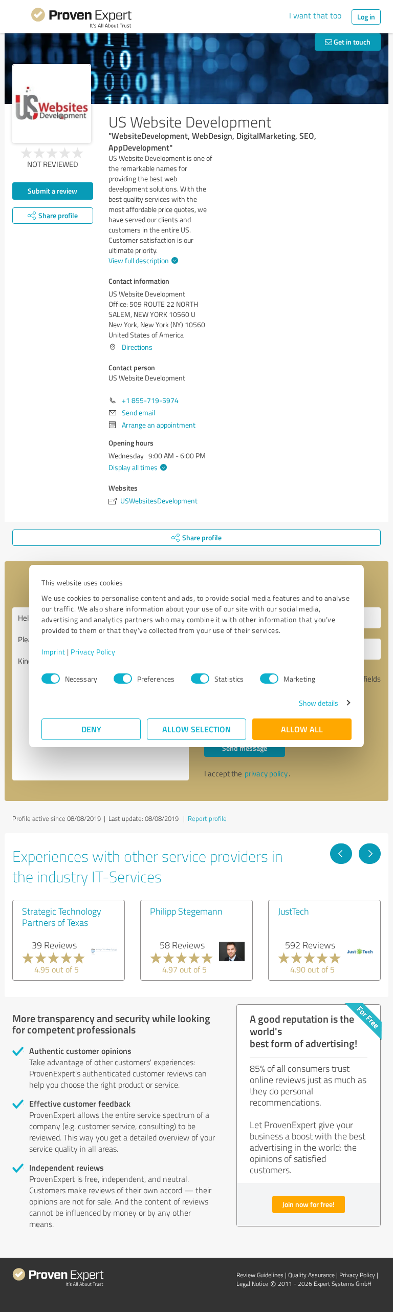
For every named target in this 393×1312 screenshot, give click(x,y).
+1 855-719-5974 (150, 400)
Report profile (207, 818)
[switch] (123, 678)
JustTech (293, 911)
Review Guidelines (259, 1275)
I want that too (315, 15)
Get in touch (351, 42)
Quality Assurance (311, 1275)
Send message (244, 748)
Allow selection (196, 729)
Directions (137, 347)
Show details (318, 703)
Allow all (302, 729)
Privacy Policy (93, 652)
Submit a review (52, 191)
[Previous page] (341, 853)
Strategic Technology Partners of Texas (61, 916)
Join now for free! (308, 1204)
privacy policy (266, 773)
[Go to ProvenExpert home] (81, 19)
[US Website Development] (51, 103)
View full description (138, 260)
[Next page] (370, 853)
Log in (366, 17)
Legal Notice (252, 1283)
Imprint (53, 652)
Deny (91, 729)
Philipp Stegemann (186, 911)
